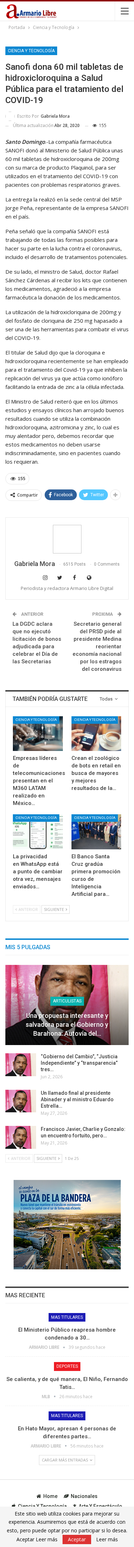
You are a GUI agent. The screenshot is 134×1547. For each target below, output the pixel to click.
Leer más (107, 1539)
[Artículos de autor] (67, 539)
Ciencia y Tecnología (31, 50)
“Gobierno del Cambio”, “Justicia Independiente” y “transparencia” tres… (79, 1063)
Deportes (67, 1366)
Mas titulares (67, 1317)
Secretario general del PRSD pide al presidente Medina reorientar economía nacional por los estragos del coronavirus (97, 646)
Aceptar (77, 1539)
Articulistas (67, 1001)
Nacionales (84, 1496)
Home (50, 1496)
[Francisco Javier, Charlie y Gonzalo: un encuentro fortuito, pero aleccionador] (20, 1137)
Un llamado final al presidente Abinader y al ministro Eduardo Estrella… (77, 1099)
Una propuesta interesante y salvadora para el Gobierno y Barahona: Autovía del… (67, 1024)
